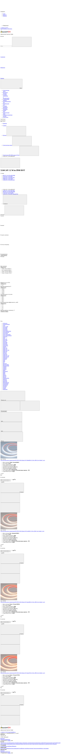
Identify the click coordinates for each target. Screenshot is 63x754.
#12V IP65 (5, 327)
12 (3, 285)
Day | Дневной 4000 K (7, 270)
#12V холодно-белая (7, 335)
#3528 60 (5, 359)
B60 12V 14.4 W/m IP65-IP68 (9, 175)
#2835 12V (5, 349)
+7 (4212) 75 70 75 (4, 732)
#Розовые (5, 385)
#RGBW (4, 375)
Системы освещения (5, 106)
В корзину (21, 492)
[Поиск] (22, 42)
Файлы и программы (44, 748)
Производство (6, 746)
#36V (4, 360)
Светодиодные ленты (5, 742)
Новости (5, 14)
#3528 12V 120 (6, 355)
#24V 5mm (5, 340)
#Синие (4, 387)
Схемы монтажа (36, 748)
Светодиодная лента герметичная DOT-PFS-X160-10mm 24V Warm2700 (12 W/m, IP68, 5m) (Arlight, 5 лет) (22, 672)
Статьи (19, 748)
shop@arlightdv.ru (12, 732)
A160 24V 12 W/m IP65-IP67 (9, 179)
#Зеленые (5, 380)
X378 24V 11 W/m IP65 (8, 176)
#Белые (4, 377)
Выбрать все (3, 267)
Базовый (2, 225)
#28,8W (4, 346)
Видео (5, 748)
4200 (3, 291)
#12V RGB (5, 330)
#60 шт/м (5, 363)
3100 (3, 290)
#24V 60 (4, 341)
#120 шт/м (5, 323)
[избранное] (10, 508)
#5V (4, 362)
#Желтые (5, 379)
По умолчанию (3, 411)
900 (3, 299)
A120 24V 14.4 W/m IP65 (8, 192)
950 (3, 301)
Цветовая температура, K (5, 286)
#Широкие (5, 389)
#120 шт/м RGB (6, 324)
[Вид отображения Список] (30, 406)
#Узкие (4, 388)
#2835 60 (5, 352)
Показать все (3, 400)
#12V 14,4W (5, 326)
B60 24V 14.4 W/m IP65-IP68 (9, 191)
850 (3, 298)
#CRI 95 (4, 368)
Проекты (5, 15)
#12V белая (5, 333)
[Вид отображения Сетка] (10, 406)
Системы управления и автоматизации (26, 742)
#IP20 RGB (5, 371)
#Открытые (5, 384)
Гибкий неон (4, 111)
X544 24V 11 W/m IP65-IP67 (9, 177)
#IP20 (4, 370)
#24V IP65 (5, 342)
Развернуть (5, 203)
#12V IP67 (5, 328)
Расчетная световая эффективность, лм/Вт (9, 302)
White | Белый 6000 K (7, 268)
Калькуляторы (30, 748)
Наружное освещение (5, 109)
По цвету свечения (4, 235)
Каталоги (2, 748)
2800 (3, 289)
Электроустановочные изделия (40, 743)
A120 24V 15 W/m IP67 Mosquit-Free (10, 193)
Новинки (5, 123)
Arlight (9, 740)
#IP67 (4, 373)
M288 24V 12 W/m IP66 (8, 178)
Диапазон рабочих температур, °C (7, 310)
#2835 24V (5, 351)
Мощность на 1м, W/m (5, 282)
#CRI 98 (4, 369)
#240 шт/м (5, 336)
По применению (4, 254)
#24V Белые (5, 345)
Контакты (10, 28)
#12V (4, 325)
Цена (2, 421)
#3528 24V (5, 358)
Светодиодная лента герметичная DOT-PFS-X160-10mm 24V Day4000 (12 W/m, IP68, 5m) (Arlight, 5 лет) (22, 531)
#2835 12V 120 (6, 350)
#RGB (4, 374)
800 (3, 297)
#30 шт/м (5, 353)
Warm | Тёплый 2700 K (7, 273)
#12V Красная (6, 332)
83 (3, 309)
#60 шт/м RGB (6, 365)
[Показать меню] (16, 131)
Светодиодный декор (29, 743)
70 (3, 305)
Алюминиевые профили (6, 100)
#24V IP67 (5, 343)
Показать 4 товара (4, 311)
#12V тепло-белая (6, 334)
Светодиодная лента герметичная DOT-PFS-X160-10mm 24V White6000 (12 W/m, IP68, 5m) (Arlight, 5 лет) (22, 460)
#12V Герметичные (7, 331)
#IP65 (4, 372)
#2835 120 (5, 347)
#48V (4, 361)
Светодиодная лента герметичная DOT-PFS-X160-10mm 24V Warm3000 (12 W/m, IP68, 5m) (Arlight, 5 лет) (22, 602)
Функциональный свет (49, 742)
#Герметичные (6, 378)
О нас (4, 13)
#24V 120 (5, 338)
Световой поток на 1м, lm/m (6, 294)
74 (3, 306)
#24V (4, 337)
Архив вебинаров (14, 748)
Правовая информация (5, 739)
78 (3, 307)
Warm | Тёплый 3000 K (7, 271)
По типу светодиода (4, 244)
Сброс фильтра (4, 255)
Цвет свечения (3, 266)
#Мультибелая (6, 382)
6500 (3, 293)
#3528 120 (5, 354)
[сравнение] (10, 498)
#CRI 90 (4, 366)
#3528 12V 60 (6, 356)
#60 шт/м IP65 (6, 364)
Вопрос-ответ (24, 748)
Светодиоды (5, 117)
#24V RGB (5, 344)
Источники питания (5, 93)
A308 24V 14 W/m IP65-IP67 (9, 190)
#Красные (5, 381)
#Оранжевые (5, 383)
